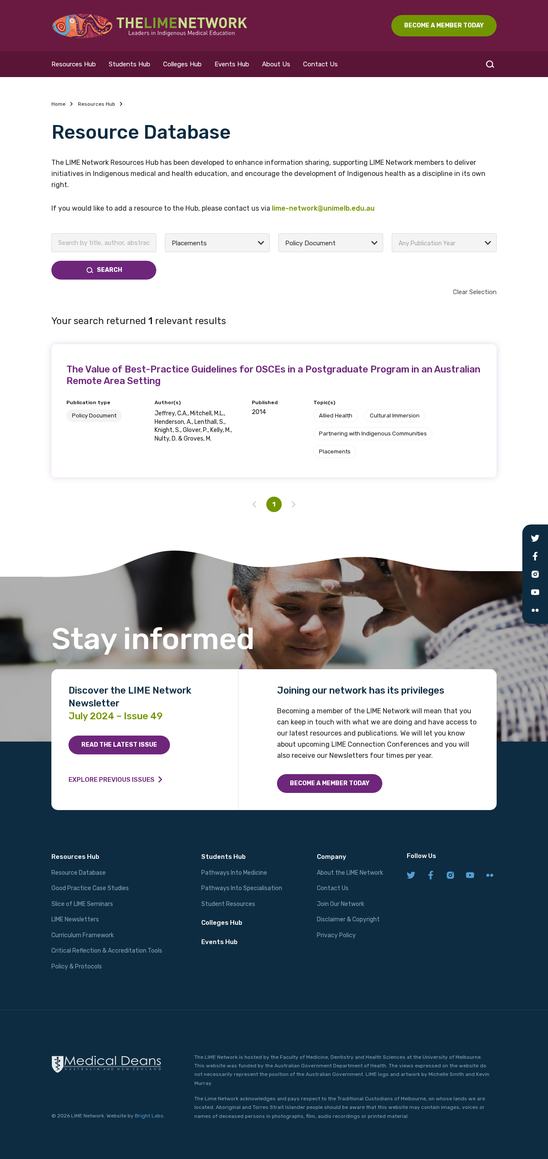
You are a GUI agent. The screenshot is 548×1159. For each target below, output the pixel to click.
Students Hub (129, 64)
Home (58, 104)
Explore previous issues (111, 780)
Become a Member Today (329, 783)
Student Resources (228, 904)
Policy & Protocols (76, 966)
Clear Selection (475, 292)
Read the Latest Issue (119, 744)
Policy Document (94, 415)
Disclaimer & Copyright (348, 919)
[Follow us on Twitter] (411, 876)
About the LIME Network (350, 872)
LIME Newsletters (75, 919)
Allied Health (335, 415)
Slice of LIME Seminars (82, 904)
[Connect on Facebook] (431, 876)
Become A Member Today (444, 25)
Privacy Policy (336, 935)
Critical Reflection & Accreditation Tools (106, 950)
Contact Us (320, 64)
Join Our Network (340, 904)
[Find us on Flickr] (490, 876)
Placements (335, 451)
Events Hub (231, 64)
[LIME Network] (149, 26)
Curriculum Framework (82, 935)
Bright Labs (149, 1116)
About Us (276, 64)
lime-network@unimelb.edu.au (323, 208)
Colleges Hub (182, 64)
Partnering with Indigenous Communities (373, 433)
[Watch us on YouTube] (470, 876)
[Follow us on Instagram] (450, 876)
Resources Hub (73, 64)
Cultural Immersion (395, 415)
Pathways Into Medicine (234, 872)
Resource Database (78, 872)
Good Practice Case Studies (90, 888)
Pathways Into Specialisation (241, 888)
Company (331, 857)
